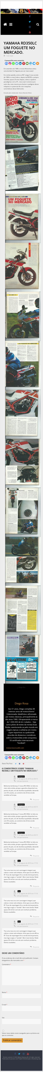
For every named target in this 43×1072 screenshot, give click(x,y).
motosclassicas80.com (15, 748)
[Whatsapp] (13, 63)
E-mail (4, 1005)
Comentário (6, 964)
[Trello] (30, 63)
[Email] (27, 63)
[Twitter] (16, 63)
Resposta (36, 800)
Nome (4, 992)
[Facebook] (6, 63)
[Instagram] (9, 63)
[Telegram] (34, 63)
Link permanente (22, 781)
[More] (37, 63)
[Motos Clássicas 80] (21, 10)
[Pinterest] (23, 63)
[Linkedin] (20, 63)
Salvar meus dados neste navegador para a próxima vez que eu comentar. (20, 1034)
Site (3, 1018)
